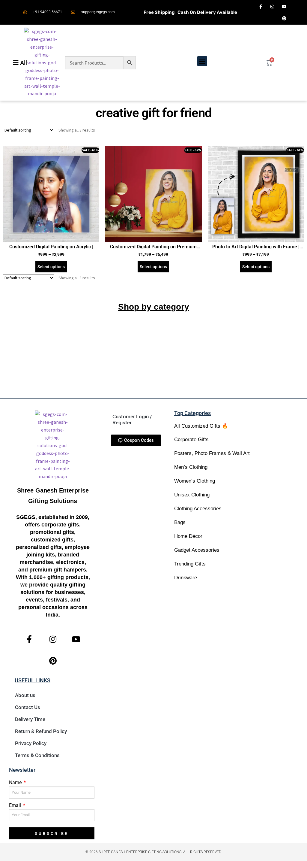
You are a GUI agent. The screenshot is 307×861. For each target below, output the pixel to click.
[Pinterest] (284, 18)
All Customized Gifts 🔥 (201, 426)
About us (25, 695)
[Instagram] (272, 6)
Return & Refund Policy (41, 731)
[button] (202, 61)
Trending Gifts (190, 564)
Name (16, 782)
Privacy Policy (30, 743)
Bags (180, 522)
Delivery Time (30, 719)
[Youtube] (284, 6)
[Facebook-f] (261, 6)
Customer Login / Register (132, 420)
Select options (51, 266)
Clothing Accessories (198, 508)
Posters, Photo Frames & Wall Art (212, 453)
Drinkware (185, 578)
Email (15, 805)
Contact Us (27, 707)
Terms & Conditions (37, 755)
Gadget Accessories (196, 550)
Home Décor (188, 536)
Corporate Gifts (191, 439)
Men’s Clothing (190, 467)
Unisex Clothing (192, 495)
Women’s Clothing (194, 481)
